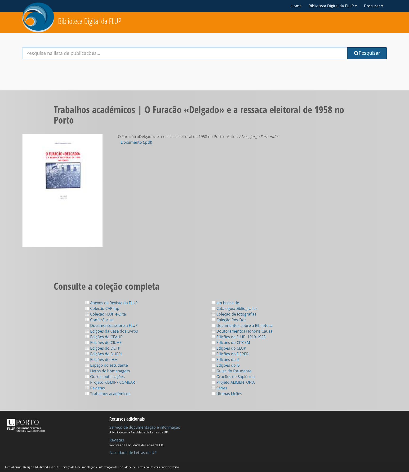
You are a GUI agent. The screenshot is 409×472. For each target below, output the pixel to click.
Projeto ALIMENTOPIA (235, 382)
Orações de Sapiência (235, 376)
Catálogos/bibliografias (236, 308)
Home (296, 6)
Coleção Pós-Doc (230, 319)
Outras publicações (107, 376)
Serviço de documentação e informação (144, 427)
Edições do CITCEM (232, 342)
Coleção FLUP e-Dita (107, 314)
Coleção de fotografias (235, 314)
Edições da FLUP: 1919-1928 (240, 336)
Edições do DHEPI (105, 353)
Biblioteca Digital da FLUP (89, 21)
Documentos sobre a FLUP (113, 325)
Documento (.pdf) (136, 142)
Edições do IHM (103, 359)
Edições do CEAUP (106, 336)
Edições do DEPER (232, 353)
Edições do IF (227, 359)
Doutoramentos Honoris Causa (243, 331)
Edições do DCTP (104, 348)
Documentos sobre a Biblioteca (243, 325)
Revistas (97, 388)
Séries (221, 388)
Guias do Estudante (233, 371)
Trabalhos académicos (109, 393)
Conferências (101, 319)
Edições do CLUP (230, 348)
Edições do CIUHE (105, 342)
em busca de (227, 302)
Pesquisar (369, 53)
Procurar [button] (372, 6)
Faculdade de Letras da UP (133, 452)
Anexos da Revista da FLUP (113, 302)
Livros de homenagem (109, 371)
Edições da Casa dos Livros (113, 331)
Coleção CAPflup (104, 308)
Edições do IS (227, 365)
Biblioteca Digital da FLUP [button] (332, 6)
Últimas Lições (228, 393)
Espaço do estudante (108, 365)
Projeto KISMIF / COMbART (113, 382)
